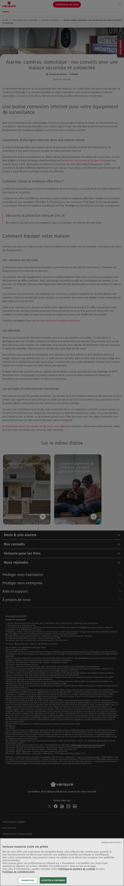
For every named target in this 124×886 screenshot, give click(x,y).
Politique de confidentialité (18, 871)
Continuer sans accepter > (111, 842)
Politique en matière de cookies (76, 869)
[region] (62, 862)
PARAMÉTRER (27, 880)
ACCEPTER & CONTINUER (53, 880)
